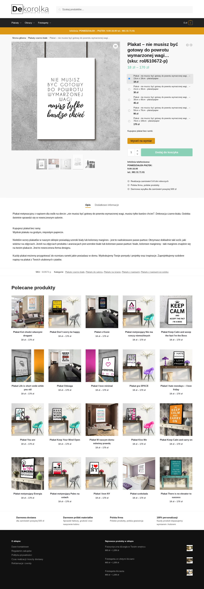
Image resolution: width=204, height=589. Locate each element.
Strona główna (19, 38)
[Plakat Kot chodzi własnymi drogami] (27, 311)
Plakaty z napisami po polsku (155, 272)
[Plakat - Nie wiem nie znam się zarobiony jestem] (187, 45)
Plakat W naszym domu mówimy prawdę (102, 441)
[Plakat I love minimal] (102, 365)
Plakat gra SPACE (139, 386)
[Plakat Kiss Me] (139, 419)
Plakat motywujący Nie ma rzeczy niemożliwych (139, 334)
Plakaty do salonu (94, 272)
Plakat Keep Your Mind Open (65, 439)
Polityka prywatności (21, 555)
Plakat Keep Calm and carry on (176, 439)
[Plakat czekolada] (139, 473)
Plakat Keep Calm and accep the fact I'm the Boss (176, 334)
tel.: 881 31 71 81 (126, 31)
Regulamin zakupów (21, 551)
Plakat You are (27, 439)
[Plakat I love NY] (102, 473)
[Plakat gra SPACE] (139, 365)
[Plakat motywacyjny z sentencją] (191, 45)
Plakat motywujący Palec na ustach (64, 495)
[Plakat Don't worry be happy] (64, 311)
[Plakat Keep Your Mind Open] (64, 419)
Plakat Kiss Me (139, 439)
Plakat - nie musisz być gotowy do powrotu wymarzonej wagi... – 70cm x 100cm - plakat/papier (161, 119)
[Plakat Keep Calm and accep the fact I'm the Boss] (176, 311)
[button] (115, 46)
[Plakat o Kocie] (102, 311)
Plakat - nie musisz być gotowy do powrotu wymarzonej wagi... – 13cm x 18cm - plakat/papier (161, 77)
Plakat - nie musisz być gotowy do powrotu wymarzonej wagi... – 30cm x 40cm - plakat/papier (161, 98)
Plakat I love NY (102, 493)
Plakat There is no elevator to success (176, 495)
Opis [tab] (88, 205)
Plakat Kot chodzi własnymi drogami (27, 334)
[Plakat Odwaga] (64, 365)
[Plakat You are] (27, 419)
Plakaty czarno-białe (37, 38)
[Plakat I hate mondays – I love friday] (176, 365)
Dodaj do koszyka (166, 152)
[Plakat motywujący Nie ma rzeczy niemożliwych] (139, 311)
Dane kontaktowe (20, 546)
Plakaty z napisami (131, 272)
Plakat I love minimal (102, 386)
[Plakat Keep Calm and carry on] (176, 419)
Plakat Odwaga (65, 386)
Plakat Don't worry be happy (65, 332)
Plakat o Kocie (101, 332)
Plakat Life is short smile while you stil (28, 388)
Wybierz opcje (27, 346)
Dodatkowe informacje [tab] (107, 205)
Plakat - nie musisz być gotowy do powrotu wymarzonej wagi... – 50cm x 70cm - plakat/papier (161, 109)
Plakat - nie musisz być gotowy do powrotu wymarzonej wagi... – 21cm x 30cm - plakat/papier (161, 87)
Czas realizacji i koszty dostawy (27, 559)
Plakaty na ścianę (112, 272)
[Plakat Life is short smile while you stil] (27, 365)
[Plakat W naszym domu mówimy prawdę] (102, 419)
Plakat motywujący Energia (27, 493)
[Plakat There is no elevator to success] (176, 473)
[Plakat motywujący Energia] (27, 473)
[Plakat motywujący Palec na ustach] (64, 473)
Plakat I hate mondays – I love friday (176, 388)
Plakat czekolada (139, 493)
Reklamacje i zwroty (21, 563)
